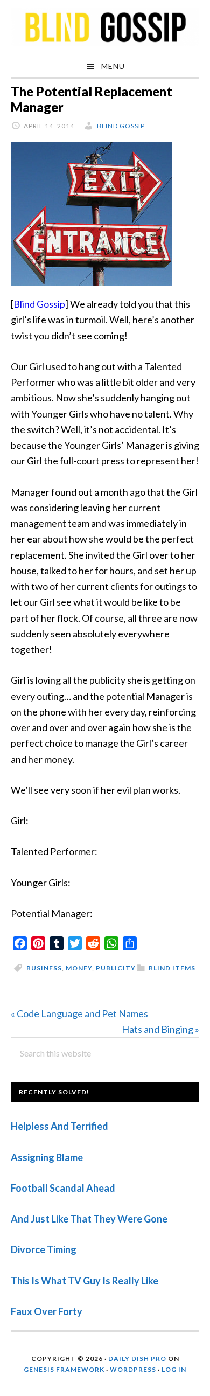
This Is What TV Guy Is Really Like (84, 1281)
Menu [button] (113, 66)
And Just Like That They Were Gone (89, 1219)
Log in (174, 1369)
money (79, 968)
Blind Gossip (39, 304)
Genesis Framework (64, 1369)
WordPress (133, 1369)
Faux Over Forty (46, 1311)
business (44, 968)
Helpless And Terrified (59, 1126)
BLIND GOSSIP (105, 26)
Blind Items (172, 968)
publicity (116, 968)
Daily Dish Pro (137, 1359)
